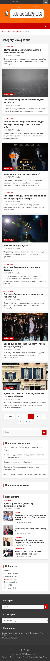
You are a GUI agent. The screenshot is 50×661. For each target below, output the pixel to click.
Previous (9, 417)
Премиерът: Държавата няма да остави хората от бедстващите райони (30, 517)
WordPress (43, 657)
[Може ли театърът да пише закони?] (25, 157)
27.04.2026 (7, 56)
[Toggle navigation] (5, 26)
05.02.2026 (7, 399)
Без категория (9, 573)
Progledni (16, 56)
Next (28, 422)
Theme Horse (15, 657)
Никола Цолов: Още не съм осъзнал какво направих (24, 474)
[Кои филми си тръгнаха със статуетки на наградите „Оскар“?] (25, 327)
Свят (16, 526)
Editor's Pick (8, 570)
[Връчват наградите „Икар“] (25, 228)
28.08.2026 (7, 509)
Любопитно (19, 549)
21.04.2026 (7, 130)
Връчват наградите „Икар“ (16, 245)
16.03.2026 (7, 349)
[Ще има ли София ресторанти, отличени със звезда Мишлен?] (25, 377)
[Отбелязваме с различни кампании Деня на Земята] (25, 83)
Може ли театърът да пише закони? (21, 174)
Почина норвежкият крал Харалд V (17, 462)
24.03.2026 (7, 300)
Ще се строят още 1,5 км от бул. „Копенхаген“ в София (19, 504)
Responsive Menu (45, 2)
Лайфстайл (8, 47)
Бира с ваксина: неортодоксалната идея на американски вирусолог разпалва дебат (23, 124)
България (7, 501)
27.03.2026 (7, 201)
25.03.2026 (7, 273)
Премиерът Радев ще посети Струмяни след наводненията (29, 541)
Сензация (18, 512)
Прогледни (30, 654)
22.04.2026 (7, 105)
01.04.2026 (7, 177)
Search (44, 432)
